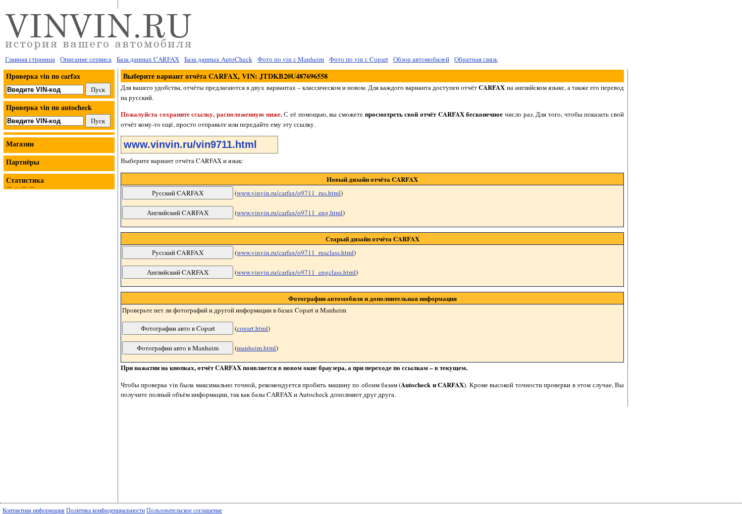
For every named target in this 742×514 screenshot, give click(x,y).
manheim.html (256, 347)
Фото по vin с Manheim (290, 59)
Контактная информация (34, 510)
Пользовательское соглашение (184, 510)
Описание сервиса (86, 59)
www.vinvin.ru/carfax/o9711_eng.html (290, 212)
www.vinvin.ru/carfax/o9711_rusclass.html (295, 252)
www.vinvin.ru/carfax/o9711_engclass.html (296, 272)
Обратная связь (476, 59)
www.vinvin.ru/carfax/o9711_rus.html (289, 192)
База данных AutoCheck (218, 59)
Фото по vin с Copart (358, 59)
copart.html (252, 328)
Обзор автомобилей (421, 59)
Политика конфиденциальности (105, 510)
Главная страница (30, 59)
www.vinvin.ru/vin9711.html (190, 144)
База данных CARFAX (148, 59)
